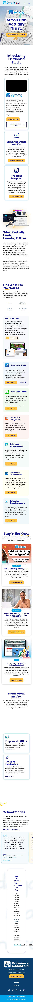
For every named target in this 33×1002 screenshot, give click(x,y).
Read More (8, 776)
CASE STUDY (16, 610)
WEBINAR (16, 566)
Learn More (13, 338)
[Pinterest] (9, 990)
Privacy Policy (21, 996)
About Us (16, 985)
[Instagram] (24, 990)
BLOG (16, 660)
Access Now (9, 749)
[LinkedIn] (16, 990)
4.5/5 (23, 945)
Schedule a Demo (16, 976)
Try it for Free (12, 119)
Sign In (22, 382)
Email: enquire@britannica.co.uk (16, 972)
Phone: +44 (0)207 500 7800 (16, 969)
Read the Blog (15, 680)
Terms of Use (11, 996)
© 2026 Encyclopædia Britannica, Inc (16, 999)
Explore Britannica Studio (15, 34)
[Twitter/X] (20, 990)
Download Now (15, 196)
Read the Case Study (15, 160)
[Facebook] (13, 990)
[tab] (9, 303)
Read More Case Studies (10, 829)
